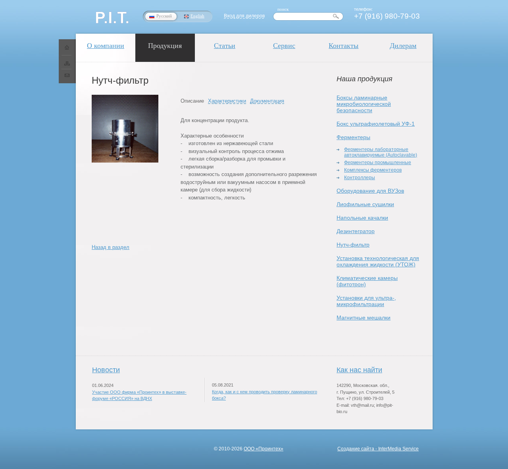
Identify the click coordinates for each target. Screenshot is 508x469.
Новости (106, 370)
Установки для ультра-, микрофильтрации (366, 301)
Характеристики (227, 101)
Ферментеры (353, 137)
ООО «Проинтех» (263, 449)
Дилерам (403, 46)
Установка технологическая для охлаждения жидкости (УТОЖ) (378, 261)
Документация (267, 101)
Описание (192, 101)
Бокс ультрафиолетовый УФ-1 (376, 124)
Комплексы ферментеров (373, 170)
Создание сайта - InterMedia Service (378, 449)
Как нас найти (359, 370)
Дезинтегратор (356, 231)
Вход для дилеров (244, 16)
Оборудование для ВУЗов (370, 191)
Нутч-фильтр (353, 244)
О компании (105, 46)
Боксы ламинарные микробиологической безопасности (364, 103)
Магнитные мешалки (364, 317)
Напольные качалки (362, 217)
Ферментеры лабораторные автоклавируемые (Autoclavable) (380, 152)
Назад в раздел (110, 247)
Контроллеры (359, 177)
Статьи (224, 46)
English (197, 15)
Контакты (343, 46)
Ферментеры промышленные (377, 162)
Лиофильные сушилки (365, 204)
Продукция (165, 46)
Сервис (284, 46)
